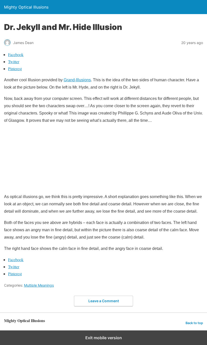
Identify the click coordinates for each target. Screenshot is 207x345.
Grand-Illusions (77, 80)
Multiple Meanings (39, 285)
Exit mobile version (103, 337)
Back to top (194, 323)
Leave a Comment (103, 301)
